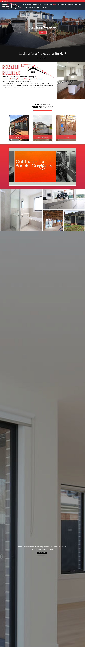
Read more (6, 91)
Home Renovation (62, 4)
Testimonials (44, 7)
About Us (29, 4)
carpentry (66, 137)
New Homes (70, 4)
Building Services (37, 4)
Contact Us (45, 4)
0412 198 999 (42, 552)
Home (24, 4)
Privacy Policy (78, 4)
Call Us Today (42, 58)
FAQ (51, 4)
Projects (25, 7)
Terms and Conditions (34, 7)
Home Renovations (42, 137)
